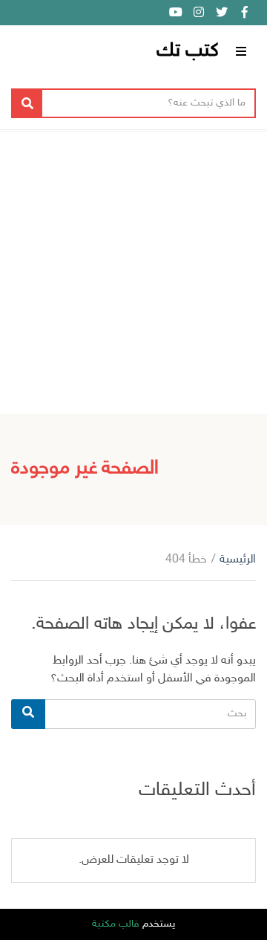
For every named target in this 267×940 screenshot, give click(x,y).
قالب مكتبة (115, 924)
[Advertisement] (133, 272)
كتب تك (187, 51)
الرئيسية (238, 560)
